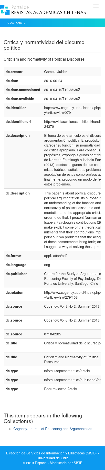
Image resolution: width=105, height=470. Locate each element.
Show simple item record (23, 34)
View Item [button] (15, 22)
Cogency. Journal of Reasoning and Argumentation (52, 428)
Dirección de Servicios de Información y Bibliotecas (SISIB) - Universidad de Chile (52, 455)
